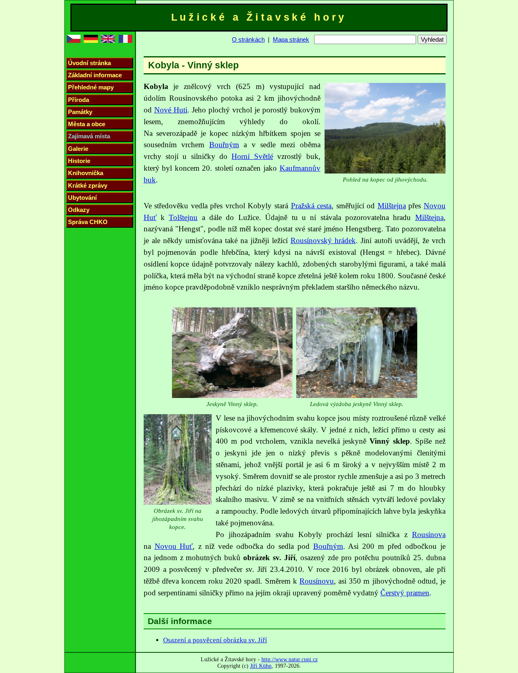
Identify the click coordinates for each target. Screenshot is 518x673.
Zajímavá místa (89, 136)
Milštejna (392, 205)
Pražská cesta (311, 205)
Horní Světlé (252, 156)
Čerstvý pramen (404, 592)
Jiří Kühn (261, 665)
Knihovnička (85, 172)
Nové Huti (170, 110)
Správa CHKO (88, 221)
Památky (80, 111)
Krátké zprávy (87, 185)
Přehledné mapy (91, 87)
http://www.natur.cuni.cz (289, 659)
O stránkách (248, 39)
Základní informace (95, 75)
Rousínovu (316, 581)
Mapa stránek (291, 39)
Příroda (78, 99)
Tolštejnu (183, 217)
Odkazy (78, 209)
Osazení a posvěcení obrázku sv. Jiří (215, 640)
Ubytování (82, 197)
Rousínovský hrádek (323, 240)
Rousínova (429, 534)
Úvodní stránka (89, 62)
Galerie (78, 148)
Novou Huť (174, 546)
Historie (79, 160)
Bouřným (224, 144)
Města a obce (86, 124)
